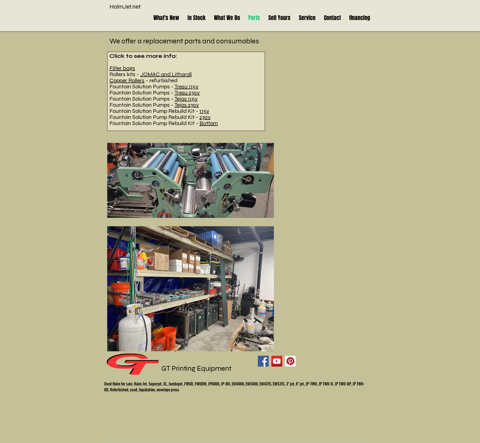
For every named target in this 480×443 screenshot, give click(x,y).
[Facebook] (263, 361)
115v (204, 111)
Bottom (208, 123)
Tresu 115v (186, 86)
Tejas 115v (186, 98)
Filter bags (122, 68)
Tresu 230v (187, 92)
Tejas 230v (186, 104)
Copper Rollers (126, 80)
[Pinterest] (290, 361)
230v (205, 117)
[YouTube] (276, 361)
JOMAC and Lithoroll (166, 74)
